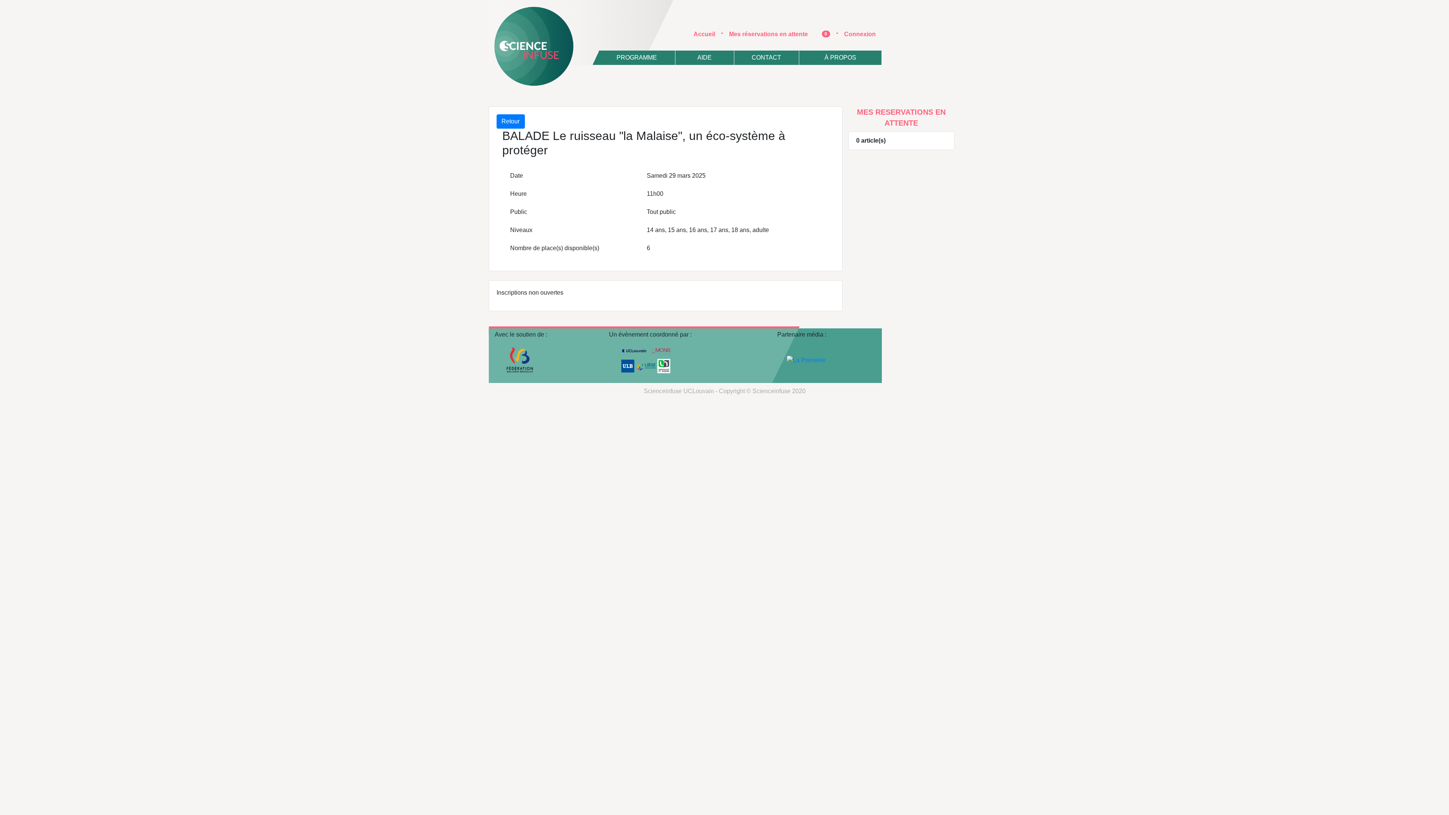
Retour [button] (510, 121)
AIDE (704, 57)
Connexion (860, 34)
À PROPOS (840, 57)
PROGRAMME (637, 57)
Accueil (707, 34)
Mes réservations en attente (778, 34)
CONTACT (766, 57)
